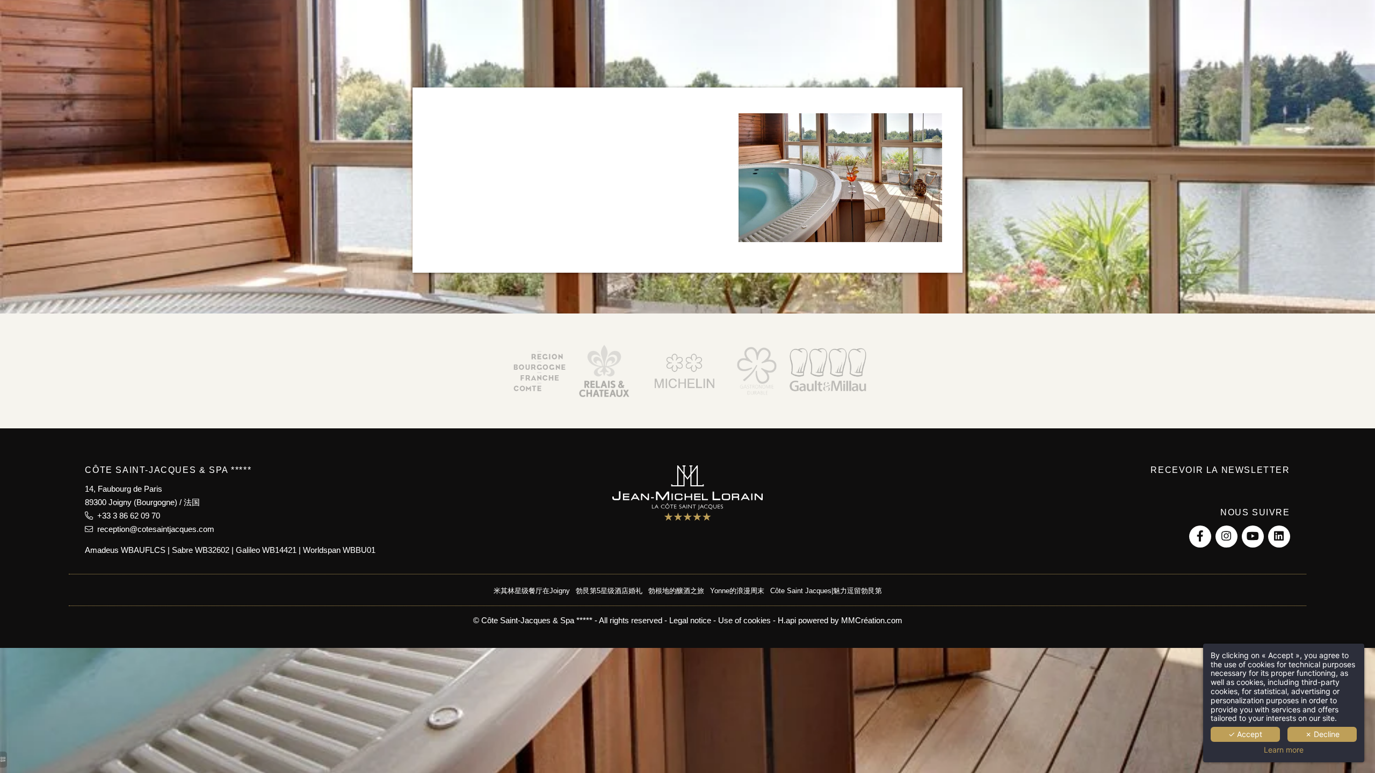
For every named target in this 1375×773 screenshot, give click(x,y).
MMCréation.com (871, 620)
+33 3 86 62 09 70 (126, 515)
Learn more (1284, 750)
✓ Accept (1245, 734)
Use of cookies (744, 620)
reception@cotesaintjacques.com (153, 529)
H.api (787, 620)
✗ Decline (1322, 734)
